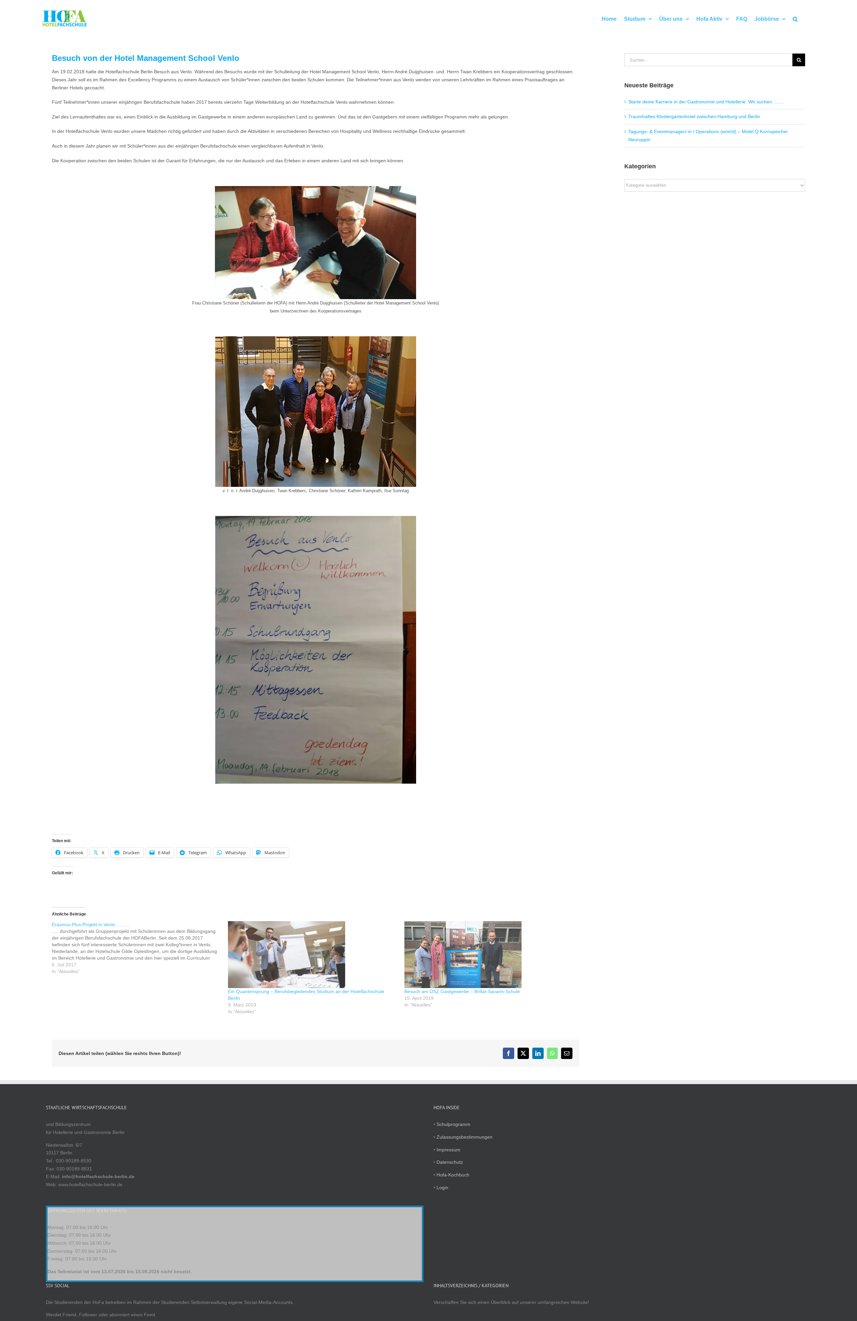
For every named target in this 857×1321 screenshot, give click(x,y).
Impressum (448, 1149)
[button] (795, 18)
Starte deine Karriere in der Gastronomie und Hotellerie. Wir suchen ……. (706, 101)
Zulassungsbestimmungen (464, 1137)
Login (442, 1187)
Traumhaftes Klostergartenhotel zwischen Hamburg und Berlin (694, 116)
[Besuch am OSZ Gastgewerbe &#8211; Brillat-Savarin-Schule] (489, 954)
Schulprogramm (453, 1124)
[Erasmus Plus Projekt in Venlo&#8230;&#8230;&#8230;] (140, 948)
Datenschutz (450, 1162)
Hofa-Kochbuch (453, 1174)
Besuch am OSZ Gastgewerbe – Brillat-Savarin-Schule (462, 991)
